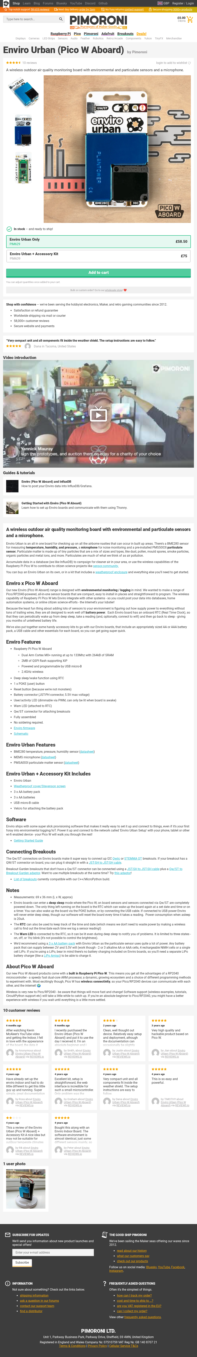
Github (103, 3)
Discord (90, 3)
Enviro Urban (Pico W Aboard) (77, 1052)
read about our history (132, 1251)
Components (133, 38)
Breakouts (125, 34)
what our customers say (133, 1256)
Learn (27, 3)
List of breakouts (25, 879)
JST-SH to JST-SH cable (105, 862)
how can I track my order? (134, 1295)
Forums (48, 3)
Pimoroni (91, 34)
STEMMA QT (133, 858)
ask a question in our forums (39, 1301)
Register (177, 3)
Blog (37, 3)
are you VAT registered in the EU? (139, 1306)
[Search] (61, 19)
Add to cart (98, 272)
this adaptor (122, 873)
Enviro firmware (24, 728)
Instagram (116, 1271)
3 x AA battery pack (61, 943)
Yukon (148, 38)
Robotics (98, 38)
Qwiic (116, 858)
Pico (77, 34)
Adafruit (107, 34)
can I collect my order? (132, 1311)
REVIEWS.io (37, 1056)
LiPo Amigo (52, 955)
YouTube (76, 3)
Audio (74, 38)
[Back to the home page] (98, 22)
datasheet (87, 751)
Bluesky (61, 3)
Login (190, 3)
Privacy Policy (97, 1346)
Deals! (141, 34)
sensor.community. (106, 566)
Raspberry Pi (61, 34)
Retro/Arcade (115, 38)
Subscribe (22, 1262)
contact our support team (37, 1306)
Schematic (21, 734)
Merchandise (174, 38)
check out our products (132, 1261)
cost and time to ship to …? (135, 1301)
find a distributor (31, 1311)
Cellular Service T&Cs (123, 1346)
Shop (16, 3)
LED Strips (49, 38)
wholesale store (113, 290)
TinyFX (159, 38)
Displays (21, 38)
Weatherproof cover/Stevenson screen (40, 786)
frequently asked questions (142, 1317)
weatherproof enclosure (111, 572)
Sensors (63, 38)
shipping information (34, 1295)
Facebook (177, 1267)
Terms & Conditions (72, 1346)
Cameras (34, 38)
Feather (85, 38)
